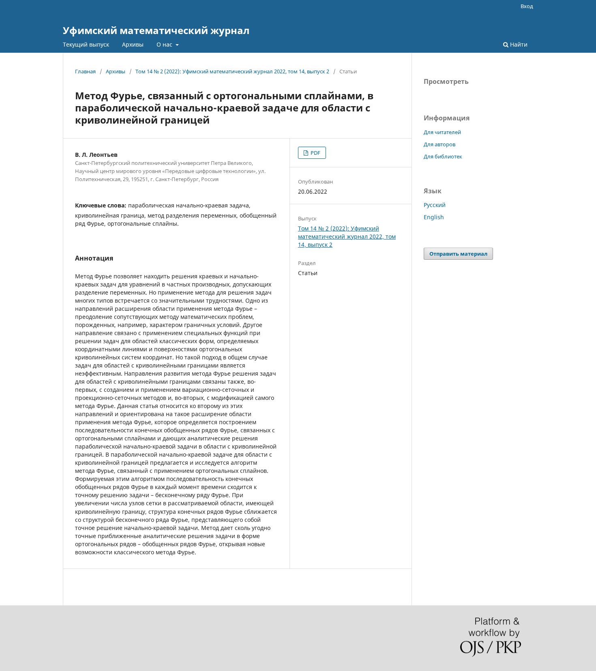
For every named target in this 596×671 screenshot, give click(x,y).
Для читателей (442, 132)
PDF (314, 152)
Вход (527, 6)
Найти (517, 44)
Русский (435, 205)
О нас (165, 44)
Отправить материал (458, 253)
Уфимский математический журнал (156, 30)
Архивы (133, 44)
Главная (85, 71)
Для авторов (439, 144)
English (434, 217)
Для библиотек (443, 156)
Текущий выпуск (86, 44)
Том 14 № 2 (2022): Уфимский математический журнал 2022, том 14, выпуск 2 (232, 71)
